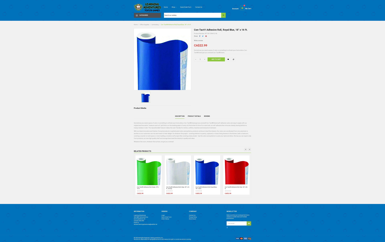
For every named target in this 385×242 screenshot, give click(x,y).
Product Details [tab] (194, 116)
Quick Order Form (166, 217)
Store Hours (192, 219)
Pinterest (206, 36)
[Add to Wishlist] (228, 59)
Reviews (207, 116)
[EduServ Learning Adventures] (147, 8)
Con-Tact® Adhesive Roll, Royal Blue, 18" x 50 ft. (206, 187)
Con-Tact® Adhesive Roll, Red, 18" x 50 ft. (236, 187)
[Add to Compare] (234, 59)
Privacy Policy (193, 217)
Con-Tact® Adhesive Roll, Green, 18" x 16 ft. (148, 187)
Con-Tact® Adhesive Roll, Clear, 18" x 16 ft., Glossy (177, 187)
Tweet (203, 36)
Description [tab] (179, 116)
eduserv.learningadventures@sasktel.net (145, 224)
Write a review (198, 40)
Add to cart (216, 59)
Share (199, 36)
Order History (165, 219)
